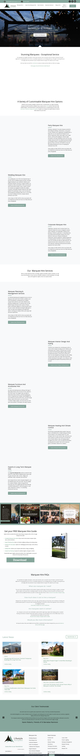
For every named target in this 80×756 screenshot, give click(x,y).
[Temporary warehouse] (11, 642)
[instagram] (72, 1)
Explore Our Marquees (40, 35)
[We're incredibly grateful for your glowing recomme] (10, 514)
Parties (47, 682)
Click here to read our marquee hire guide (28, 109)
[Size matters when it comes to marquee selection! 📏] (50, 514)
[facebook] (70, 1)
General (6, 656)
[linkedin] (75, 1)
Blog (44, 658)
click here (35, 63)
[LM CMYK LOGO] (10, 3)
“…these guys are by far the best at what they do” (40, 65)
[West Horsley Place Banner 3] (52, 642)
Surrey (47, 106)
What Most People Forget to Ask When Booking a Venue (57, 661)
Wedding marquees (59, 682)
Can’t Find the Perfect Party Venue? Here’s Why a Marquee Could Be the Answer (57, 685)
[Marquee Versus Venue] (13, 669)
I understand (52, 755)
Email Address (8, 751)
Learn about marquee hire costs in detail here (40, 605)
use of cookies (45, 755)
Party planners (52, 682)
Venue (47, 658)
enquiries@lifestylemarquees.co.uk (13, 1)
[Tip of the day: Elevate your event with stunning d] (69, 514)
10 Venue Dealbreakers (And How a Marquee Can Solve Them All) (20, 688)
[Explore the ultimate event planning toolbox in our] (30, 514)
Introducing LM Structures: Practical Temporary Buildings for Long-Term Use (17, 659)
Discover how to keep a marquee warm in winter (40, 616)
